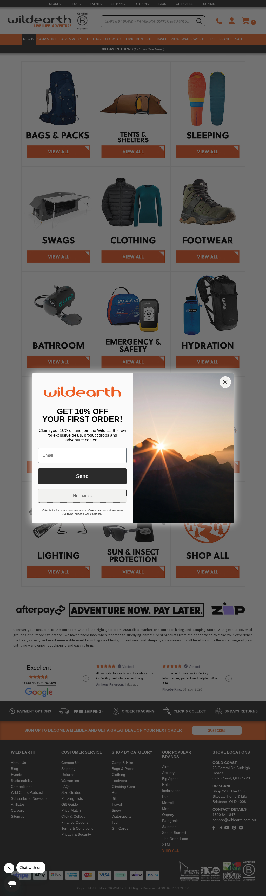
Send (82, 476)
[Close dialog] (225, 382)
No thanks (82, 496)
